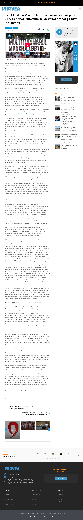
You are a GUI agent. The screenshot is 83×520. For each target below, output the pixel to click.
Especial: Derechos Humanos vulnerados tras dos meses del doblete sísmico (69, 146)
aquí (31, 391)
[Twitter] (39, 2)
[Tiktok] (49, 2)
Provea (34, 399)
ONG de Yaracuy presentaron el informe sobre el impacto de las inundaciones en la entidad (69, 128)
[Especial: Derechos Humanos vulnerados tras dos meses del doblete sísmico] (57, 146)
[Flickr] (52, 2)
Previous (6, 429)
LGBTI (30, 399)
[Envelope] (54, 2)
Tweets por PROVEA (61, 88)
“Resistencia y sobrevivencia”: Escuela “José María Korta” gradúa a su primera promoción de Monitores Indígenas (69, 138)
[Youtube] (47, 2)
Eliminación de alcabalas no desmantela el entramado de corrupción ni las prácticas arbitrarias (68, 99)
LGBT (26, 399)
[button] (4, 2)
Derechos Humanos (19, 399)
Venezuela (39, 399)
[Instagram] (44, 2)
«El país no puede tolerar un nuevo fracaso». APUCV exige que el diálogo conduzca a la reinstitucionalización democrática (69, 109)
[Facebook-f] (41, 2)
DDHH (11, 399)
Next (49, 429)
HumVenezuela (28, 114)
